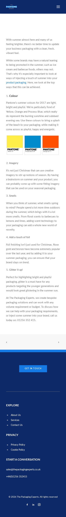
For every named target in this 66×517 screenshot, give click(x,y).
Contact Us (17, 425)
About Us (16, 415)
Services (15, 420)
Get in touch (33, 369)
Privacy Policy (18, 445)
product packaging (16, 82)
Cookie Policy (18, 450)
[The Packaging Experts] (11, 7)
